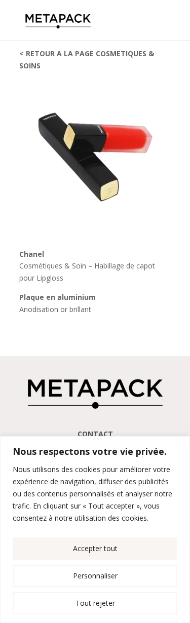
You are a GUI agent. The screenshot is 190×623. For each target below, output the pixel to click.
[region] (95, 529)
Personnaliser (95, 575)
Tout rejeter (95, 603)
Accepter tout (95, 548)
